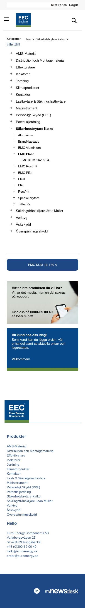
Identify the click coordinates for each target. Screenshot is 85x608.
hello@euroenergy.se (22, 551)
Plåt (21, 185)
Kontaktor (23, 94)
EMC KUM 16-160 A (42, 265)
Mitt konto (59, 5)
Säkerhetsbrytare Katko (50, 39)
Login (73, 5)
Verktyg (21, 217)
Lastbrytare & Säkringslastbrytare (41, 101)
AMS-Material (26, 54)
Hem (28, 39)
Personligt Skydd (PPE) (33, 115)
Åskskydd (23, 224)
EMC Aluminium (29, 147)
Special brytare (29, 198)
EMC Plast (26, 154)
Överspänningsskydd (32, 231)
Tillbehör (24, 204)
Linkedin (36, 591)
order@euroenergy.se (22, 556)
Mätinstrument (26, 108)
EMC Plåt (25, 172)
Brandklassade (28, 141)
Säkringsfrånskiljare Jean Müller (39, 211)
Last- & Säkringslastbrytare (26, 478)
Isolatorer (23, 74)
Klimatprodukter (27, 88)
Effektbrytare (25, 67)
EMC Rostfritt (27, 166)
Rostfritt (23, 191)
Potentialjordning (28, 122)
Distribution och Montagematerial (40, 60)
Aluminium (25, 135)
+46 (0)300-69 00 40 (21, 546)
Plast (21, 179)
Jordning (22, 81)
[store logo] (23, 20)
